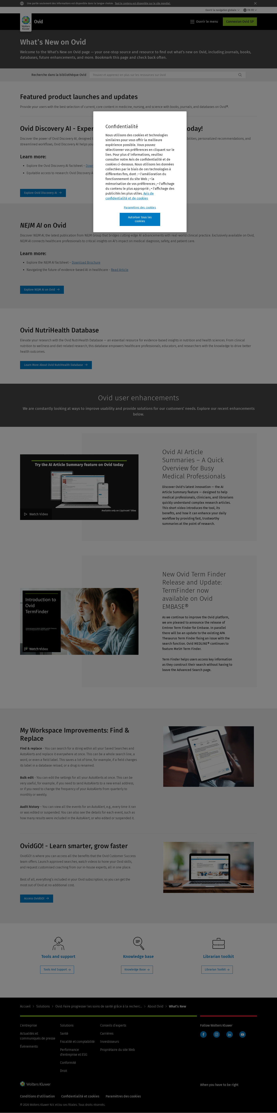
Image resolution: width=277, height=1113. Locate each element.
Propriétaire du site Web (117, 1050)
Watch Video (38, 514)
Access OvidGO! (36, 898)
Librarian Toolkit (215, 969)
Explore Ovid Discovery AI (43, 193)
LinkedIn (229, 1034)
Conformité (68, 1063)
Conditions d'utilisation (37, 1096)
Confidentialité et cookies (80, 1096)
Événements (29, 1046)
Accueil (25, 1006)
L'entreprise (28, 1025)
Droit (63, 1071)
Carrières (106, 1033)
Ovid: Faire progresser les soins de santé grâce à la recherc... (98, 1006)
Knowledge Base (135, 969)
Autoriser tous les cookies (140, 219)
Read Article (119, 270)
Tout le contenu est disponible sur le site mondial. (143, 3)
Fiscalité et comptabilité (77, 1042)
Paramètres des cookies (140, 207)
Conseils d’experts (113, 1025)
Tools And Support (55, 969)
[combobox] (163, 75)
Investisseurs (109, 1042)
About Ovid (155, 1006)
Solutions (43, 1006)
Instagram (216, 1034)
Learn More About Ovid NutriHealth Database (56, 365)
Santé (64, 1033)
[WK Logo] (35, 1083)
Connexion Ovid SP (240, 21)
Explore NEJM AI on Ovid (42, 290)
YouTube (242, 1034)
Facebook (203, 1034)
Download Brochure (86, 262)
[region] (140, 171)
